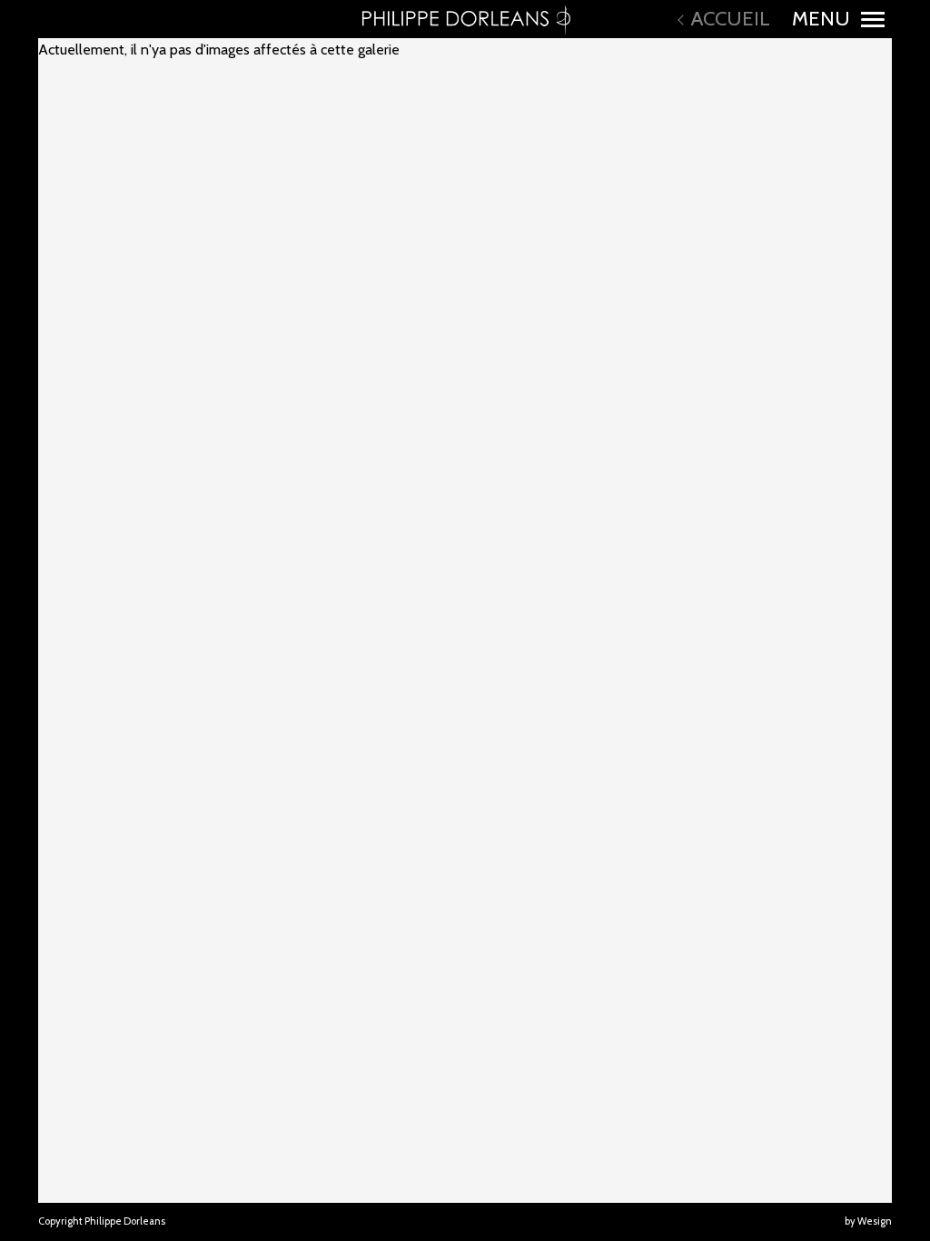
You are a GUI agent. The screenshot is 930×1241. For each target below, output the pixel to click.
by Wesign (868, 1221)
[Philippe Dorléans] (465, 19)
